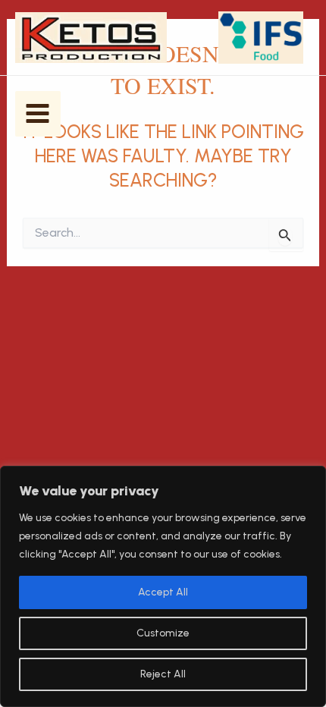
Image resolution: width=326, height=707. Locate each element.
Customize (163, 633)
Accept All (163, 592)
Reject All (163, 674)
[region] (163, 586)
